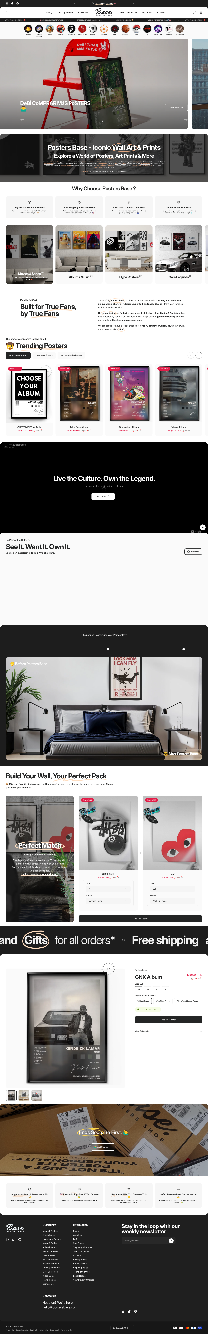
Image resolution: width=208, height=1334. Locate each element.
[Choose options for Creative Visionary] (163, 612)
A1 (165, 989)
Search (76, 1231)
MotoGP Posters (50, 1271)
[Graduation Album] (129, 393)
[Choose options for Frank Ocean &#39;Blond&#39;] (63, 612)
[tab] (18, 355)
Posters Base (141, 970)
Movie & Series (49, 1243)
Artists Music (48, 1235)
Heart (172, 874)
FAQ (75, 1239)
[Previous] (74, 3)
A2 (157, 989)
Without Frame (143, 1001)
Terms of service (67, 1330)
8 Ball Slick (108, 874)
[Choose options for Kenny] (113, 612)
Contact (77, 1255)
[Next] (133, 3)
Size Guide (78, 1243)
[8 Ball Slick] (108, 833)
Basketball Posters (51, 1263)
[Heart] (172, 833)
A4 (138, 989)
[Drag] (104, 708)
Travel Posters (49, 1280)
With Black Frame (163, 1001)
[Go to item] (11, 1095)
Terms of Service (81, 1271)
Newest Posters (50, 1231)
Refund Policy (80, 1263)
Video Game (48, 1276)
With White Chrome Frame (187, 1001)
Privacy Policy (80, 1259)
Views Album (178, 427)
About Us (77, 1235)
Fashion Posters (50, 1251)
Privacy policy (10, 1330)
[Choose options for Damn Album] (22, 612)
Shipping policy (55, 1330)
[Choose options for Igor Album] (171, 612)
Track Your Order (81, 1251)
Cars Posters (48, 1255)
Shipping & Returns (82, 1247)
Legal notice (34, 1330)
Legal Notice (79, 1276)
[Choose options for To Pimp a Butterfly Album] (30, 612)
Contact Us (48, 1284)
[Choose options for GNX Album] (14, 612)
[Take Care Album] (79, 393)
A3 (147, 989)
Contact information (22, 1330)
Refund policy (44, 1330)
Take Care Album (79, 427)
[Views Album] (178, 393)
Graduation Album (129, 427)
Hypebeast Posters (51, 1239)
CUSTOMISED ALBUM (29, 427)
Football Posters (50, 1259)
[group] (28, 30)
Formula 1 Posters (51, 1267)
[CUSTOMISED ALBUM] (29, 393)
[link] (103, 1147)
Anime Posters (49, 1247)
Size (88, 883)
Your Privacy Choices (83, 1280)
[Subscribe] (171, 1240)
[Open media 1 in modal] (65, 1028)
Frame (89, 895)
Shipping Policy (80, 1267)
